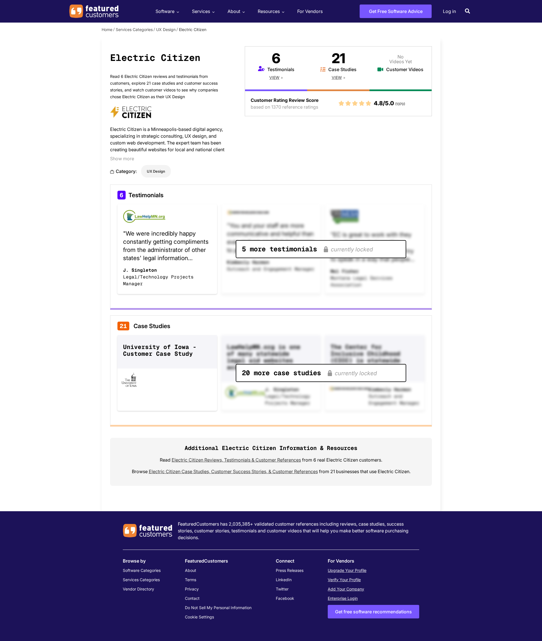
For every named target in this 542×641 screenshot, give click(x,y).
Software (165, 11)
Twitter (282, 589)
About (234, 11)
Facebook (285, 598)
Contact (192, 598)
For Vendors (310, 11)
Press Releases (289, 570)
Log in (449, 11)
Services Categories (134, 29)
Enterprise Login (343, 598)
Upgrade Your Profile (347, 570)
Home (107, 29)
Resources (269, 11)
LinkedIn (284, 579)
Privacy (192, 589)
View (274, 77)
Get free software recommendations (373, 611)
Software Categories (142, 570)
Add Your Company (346, 589)
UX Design (166, 29)
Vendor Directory (138, 589)
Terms (190, 579)
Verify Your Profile (344, 579)
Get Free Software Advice (396, 11)
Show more (122, 158)
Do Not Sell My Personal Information (218, 607)
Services (201, 11)
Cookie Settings (199, 616)
